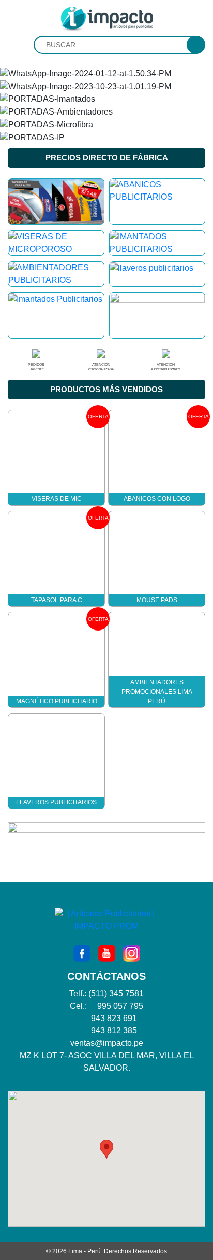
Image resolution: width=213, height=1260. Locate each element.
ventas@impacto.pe (106, 1043)
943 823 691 (114, 1018)
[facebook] (81, 953)
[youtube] (106, 953)
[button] (106, 1149)
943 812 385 (114, 1030)
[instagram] (131, 953)
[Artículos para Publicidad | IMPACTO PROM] (106, 18)
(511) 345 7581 (116, 993)
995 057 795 (120, 1005)
